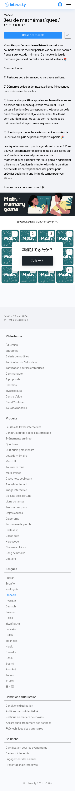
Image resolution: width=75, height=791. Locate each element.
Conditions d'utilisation (19, 705)
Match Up (11, 461)
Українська (13, 623)
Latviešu (11, 629)
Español (10, 583)
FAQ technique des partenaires (24, 728)
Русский (11, 600)
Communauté (14, 373)
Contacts (11, 385)
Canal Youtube (15, 402)
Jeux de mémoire (16, 455)
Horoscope (12, 541)
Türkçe (10, 675)
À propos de (13, 379)
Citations (11, 558)
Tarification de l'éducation (21, 362)
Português (12, 589)
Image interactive (16, 490)
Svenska (11, 652)
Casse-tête (12, 535)
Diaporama (12, 518)
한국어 (10, 680)
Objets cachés (14, 512)
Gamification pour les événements (26, 747)
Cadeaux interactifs (18, 753)
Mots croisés (13, 472)
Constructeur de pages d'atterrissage (28, 432)
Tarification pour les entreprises (25, 367)
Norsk (9, 646)
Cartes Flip (12, 530)
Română (11, 669)
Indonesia (12, 640)
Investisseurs (14, 390)
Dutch (9, 635)
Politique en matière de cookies (25, 717)
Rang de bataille (15, 553)
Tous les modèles (16, 408)
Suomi (10, 663)
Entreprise (12, 350)
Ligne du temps (15, 501)
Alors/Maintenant (16, 484)
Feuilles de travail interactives (23, 427)
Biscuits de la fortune (18, 495)
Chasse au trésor (16, 547)
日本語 (10, 686)
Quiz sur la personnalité (20, 450)
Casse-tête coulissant (19, 478)
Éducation (12, 345)
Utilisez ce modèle (33, 35)
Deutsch (11, 606)
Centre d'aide (14, 396)
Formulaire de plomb (18, 524)
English (10, 577)
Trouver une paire (16, 507)
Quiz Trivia (12, 444)
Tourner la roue (15, 467)
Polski (9, 617)
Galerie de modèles (17, 356)
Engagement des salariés (21, 759)
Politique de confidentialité (22, 711)
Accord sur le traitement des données (28, 722)
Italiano (10, 612)
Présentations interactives (22, 764)
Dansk (9, 658)
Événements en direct (19, 438)
